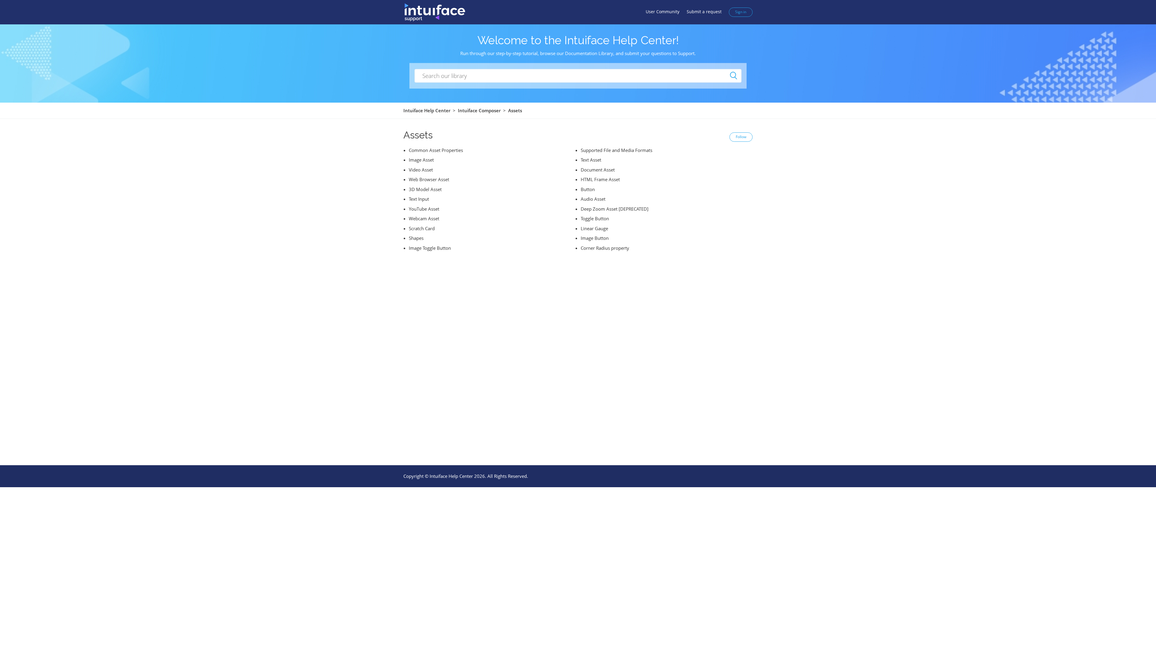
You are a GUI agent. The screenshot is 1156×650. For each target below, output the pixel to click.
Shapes (416, 238)
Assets (515, 110)
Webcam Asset (424, 218)
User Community (662, 11)
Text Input (419, 199)
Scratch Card (422, 228)
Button (588, 189)
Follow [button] (741, 136)
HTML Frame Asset (600, 179)
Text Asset (591, 160)
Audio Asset (593, 199)
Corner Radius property (605, 248)
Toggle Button (595, 218)
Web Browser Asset (429, 179)
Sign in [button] (740, 11)
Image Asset (421, 160)
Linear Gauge (594, 228)
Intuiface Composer (479, 110)
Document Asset (598, 170)
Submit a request (704, 11)
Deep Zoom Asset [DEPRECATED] (614, 209)
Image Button (595, 238)
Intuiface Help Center (426, 110)
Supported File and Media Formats (616, 150)
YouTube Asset (424, 209)
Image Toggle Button (430, 248)
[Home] (434, 12)
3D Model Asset (425, 189)
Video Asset (421, 170)
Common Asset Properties (436, 150)
